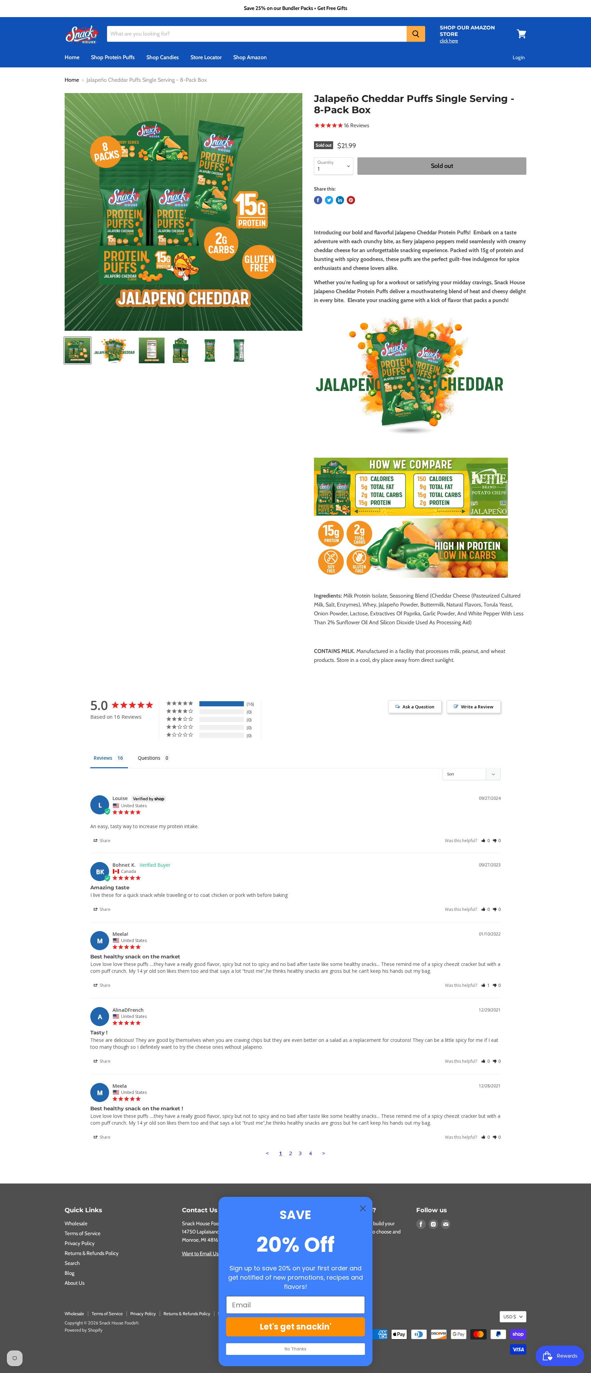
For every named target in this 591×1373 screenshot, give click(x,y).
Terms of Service (83, 1233)
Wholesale (76, 1223)
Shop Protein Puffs (113, 57)
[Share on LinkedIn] (340, 200)
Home (72, 57)
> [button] (323, 1153)
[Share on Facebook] (318, 200)
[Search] (416, 34)
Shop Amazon (250, 57)
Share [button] (104, 841)
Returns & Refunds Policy (92, 1253)
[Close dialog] (362, 1208)
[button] (485, 841)
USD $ (509, 1316)
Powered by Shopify (84, 1330)
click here (449, 41)
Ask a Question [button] (418, 707)
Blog (69, 1273)
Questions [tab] (149, 758)
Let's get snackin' (295, 1326)
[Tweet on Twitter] (329, 200)
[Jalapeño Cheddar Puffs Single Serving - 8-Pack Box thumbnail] (77, 350)
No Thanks (295, 1349)
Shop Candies (162, 57)
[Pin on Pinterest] (351, 200)
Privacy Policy (80, 1243)
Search (72, 1263)
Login (519, 57)
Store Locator (206, 57)
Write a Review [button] (477, 707)
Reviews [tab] (103, 758)
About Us (74, 1283)
